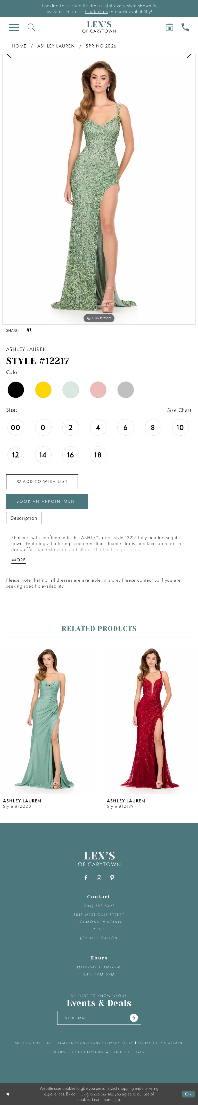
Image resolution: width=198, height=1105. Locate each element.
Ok (188, 1094)
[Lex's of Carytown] (99, 27)
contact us (148, 580)
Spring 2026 (101, 46)
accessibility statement (161, 1043)
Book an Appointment (47, 501)
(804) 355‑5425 (99, 906)
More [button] (19, 560)
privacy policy (119, 1043)
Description (24, 518)
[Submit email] (134, 1018)
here (116, 1099)
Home (19, 46)
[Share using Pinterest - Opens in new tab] (29, 330)
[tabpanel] (99, 189)
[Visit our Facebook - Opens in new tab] (86, 877)
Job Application (99, 938)
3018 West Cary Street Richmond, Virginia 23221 (99, 921)
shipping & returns (33, 1043)
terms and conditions (78, 1043)
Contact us (96, 11)
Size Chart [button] (179, 410)
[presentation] (47, 719)
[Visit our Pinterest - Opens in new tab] (112, 877)
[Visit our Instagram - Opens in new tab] (99, 877)
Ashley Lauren (56, 46)
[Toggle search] (31, 27)
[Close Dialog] (8, 1094)
